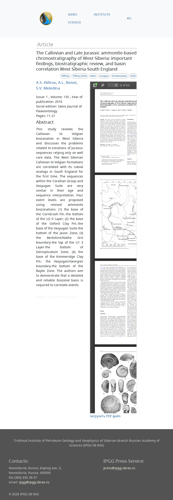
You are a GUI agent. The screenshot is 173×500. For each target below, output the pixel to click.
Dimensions (119, 76)
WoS (93, 76)
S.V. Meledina (48, 88)
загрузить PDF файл (105, 416)
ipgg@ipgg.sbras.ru (34, 482)
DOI (133, 76)
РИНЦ (65, 76)
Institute (102, 14)
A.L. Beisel (66, 82)
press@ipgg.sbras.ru (119, 468)
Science (74, 22)
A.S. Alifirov (46, 82)
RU (129, 18)
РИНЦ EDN (80, 76)
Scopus (104, 76)
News (72, 14)
